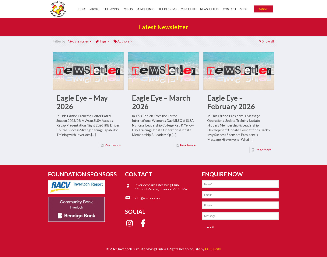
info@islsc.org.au (147, 198)
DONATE (263, 8)
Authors (123, 41)
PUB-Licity (213, 249)
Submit (210, 227)
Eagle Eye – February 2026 (231, 102)
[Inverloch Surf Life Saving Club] (58, 9)
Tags (103, 41)
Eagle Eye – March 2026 (161, 102)
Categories (80, 41)
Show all (268, 41)
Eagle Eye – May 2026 (82, 102)
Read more (113, 145)
